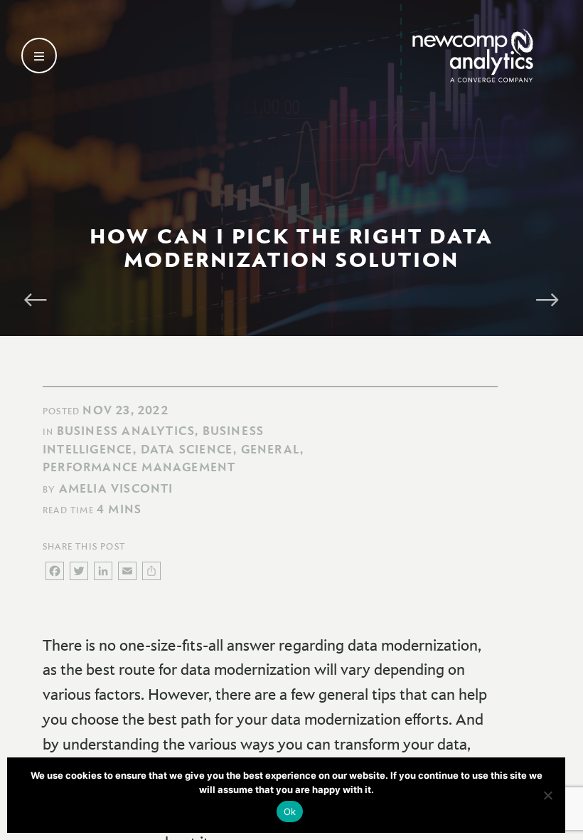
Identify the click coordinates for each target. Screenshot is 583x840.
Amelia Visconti (116, 488)
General (270, 449)
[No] (547, 795)
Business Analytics (126, 431)
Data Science (187, 449)
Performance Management (139, 467)
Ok (290, 811)
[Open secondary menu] (39, 55)
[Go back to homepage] (472, 55)
